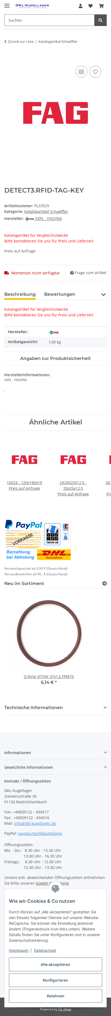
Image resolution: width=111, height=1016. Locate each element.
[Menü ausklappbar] (7, 3)
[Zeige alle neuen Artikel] (104, 583)
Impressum (18, 950)
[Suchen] (100, 20)
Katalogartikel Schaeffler (46, 211)
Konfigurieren (55, 980)
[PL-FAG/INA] (53, 332)
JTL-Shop (64, 1009)
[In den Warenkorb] (8, 58)
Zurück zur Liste (20, 41)
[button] (80, 6)
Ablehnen (55, 996)
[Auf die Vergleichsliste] (81, 72)
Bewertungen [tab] (59, 294)
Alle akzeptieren (55, 964)
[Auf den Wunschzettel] (95, 72)
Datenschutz (45, 950)
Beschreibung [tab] (20, 294)
